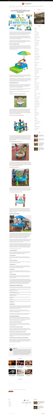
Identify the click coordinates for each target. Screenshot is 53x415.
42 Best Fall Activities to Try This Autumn (28, 375)
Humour (35, 90)
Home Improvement (37, 87)
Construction (36, 51)
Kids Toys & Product (37, 98)
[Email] (5, 38)
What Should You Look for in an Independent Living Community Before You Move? (39, 21)
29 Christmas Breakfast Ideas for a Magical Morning (28, 366)
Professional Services (34, 6)
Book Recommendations (37, 40)
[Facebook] (5, 34)
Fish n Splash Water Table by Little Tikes (16, 191)
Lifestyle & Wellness (12, 6)
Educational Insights (37, 59)
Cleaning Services (36, 48)
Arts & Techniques (36, 34)
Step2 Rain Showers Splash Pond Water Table (17, 115)
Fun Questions (36, 73)
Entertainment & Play (17, 9)
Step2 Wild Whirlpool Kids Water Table (16, 141)
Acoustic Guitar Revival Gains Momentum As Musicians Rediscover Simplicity (20, 367)
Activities (35, 29)
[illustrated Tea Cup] (26, 3)
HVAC (35, 92)
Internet (35, 95)
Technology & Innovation (37, 126)
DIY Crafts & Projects (37, 54)
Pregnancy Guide (36, 112)
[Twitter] (5, 35)
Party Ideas (36, 109)
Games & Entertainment (37, 76)
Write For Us (10, 402)
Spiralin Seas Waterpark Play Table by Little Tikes (17, 93)
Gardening (36, 79)
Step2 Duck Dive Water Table (14, 167)
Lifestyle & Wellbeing (37, 101)
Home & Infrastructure (27, 6)
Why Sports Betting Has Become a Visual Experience (12, 375)
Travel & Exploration (37, 128)
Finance (35, 67)
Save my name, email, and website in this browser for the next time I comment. (17, 389)
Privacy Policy (10, 404)
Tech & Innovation (40, 6)
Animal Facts (36, 31)
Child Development (37, 43)
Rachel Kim (15, 348)
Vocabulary (36, 129)
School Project (36, 120)
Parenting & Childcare (37, 106)
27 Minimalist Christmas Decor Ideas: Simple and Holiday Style (20, 375)
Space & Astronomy (37, 123)
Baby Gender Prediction (37, 37)
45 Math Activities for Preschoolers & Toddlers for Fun (41, 139)
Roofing (35, 117)
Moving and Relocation (37, 103)
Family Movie (36, 65)
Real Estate (36, 115)
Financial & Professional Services (38, 68)
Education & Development (19, 6)
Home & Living (36, 84)
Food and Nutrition (37, 70)
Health (35, 81)
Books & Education (37, 42)
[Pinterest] (5, 37)
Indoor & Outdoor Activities (23, 9)
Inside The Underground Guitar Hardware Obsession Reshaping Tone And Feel (12, 367)
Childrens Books (36, 45)
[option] (39, 18)
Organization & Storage (37, 104)
